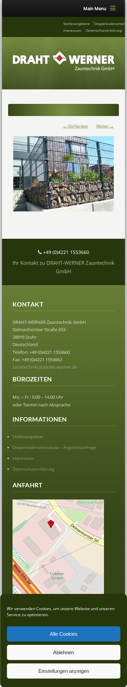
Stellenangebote (76, 23)
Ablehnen (63, 652)
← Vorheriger (75, 126)
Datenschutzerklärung (104, 30)
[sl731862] (63, 170)
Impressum (72, 30)
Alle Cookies (64, 634)
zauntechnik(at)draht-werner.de (45, 367)
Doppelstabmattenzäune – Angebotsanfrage (54, 447)
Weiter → (105, 126)
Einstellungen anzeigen (63, 671)
